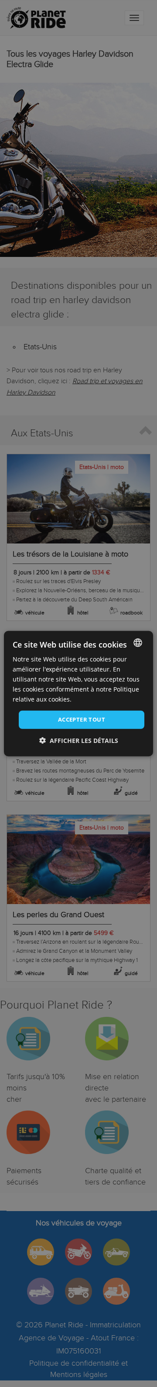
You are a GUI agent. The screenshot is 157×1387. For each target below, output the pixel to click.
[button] (78, 741)
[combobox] (137, 642)
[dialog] (78, 693)
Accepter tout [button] (81, 719)
